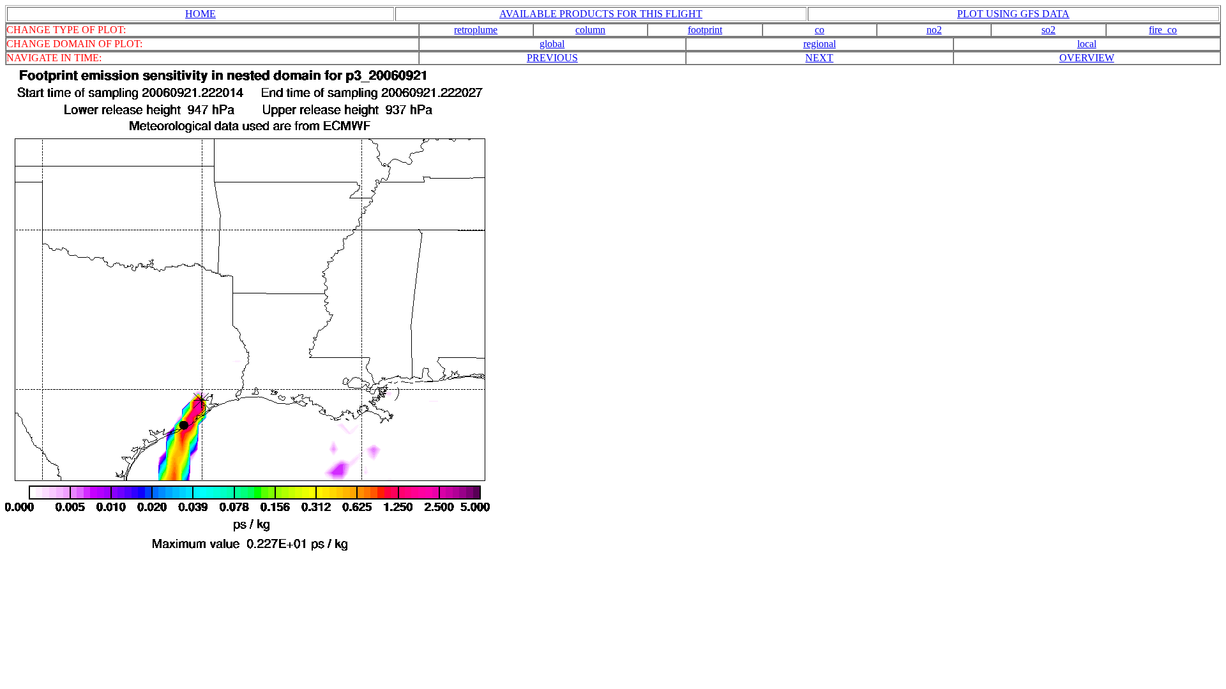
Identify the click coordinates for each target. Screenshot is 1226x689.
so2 (1048, 29)
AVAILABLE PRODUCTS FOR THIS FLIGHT (600, 13)
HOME (200, 13)
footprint (705, 29)
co (819, 29)
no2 (934, 29)
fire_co (1163, 29)
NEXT (819, 57)
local (1086, 43)
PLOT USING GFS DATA (1013, 13)
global (552, 43)
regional (819, 43)
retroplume (475, 29)
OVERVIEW (1086, 57)
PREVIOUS (552, 57)
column (590, 29)
